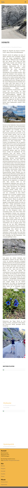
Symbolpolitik (8, 444)
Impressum (4, 484)
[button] (25, 2)
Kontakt (3, 471)
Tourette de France (16, 47)
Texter (2, 476)
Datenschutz (4, 482)
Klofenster (7, 403)
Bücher (3, 465)
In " (4, 405)
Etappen (3, 468)
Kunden (3, 473)
